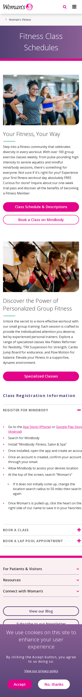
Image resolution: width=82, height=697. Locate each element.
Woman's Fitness (20, 19)
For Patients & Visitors (22, 568)
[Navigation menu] (74, 7)
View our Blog (41, 611)
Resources (12, 580)
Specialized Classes (41, 376)
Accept (20, 684)
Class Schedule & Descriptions (41, 206)
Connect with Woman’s (23, 591)
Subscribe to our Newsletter (41, 623)
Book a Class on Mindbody (41, 219)
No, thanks (53, 684)
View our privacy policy (41, 671)
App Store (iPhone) (37, 427)
